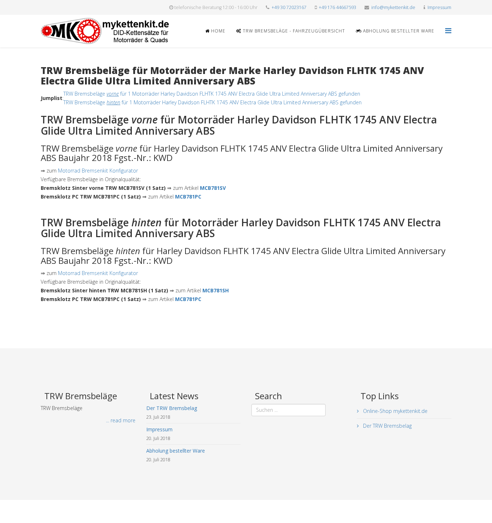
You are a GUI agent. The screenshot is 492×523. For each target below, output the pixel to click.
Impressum (439, 7)
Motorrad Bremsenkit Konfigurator (98, 170)
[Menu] (448, 30)
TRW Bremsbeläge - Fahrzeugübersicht (293, 31)
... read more (120, 420)
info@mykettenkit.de (393, 7)
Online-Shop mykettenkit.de (395, 410)
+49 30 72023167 (289, 7)
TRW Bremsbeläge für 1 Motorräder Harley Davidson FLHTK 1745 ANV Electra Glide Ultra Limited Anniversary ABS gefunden (211, 93)
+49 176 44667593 (337, 7)
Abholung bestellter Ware (398, 31)
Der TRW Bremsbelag (387, 425)
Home (217, 31)
